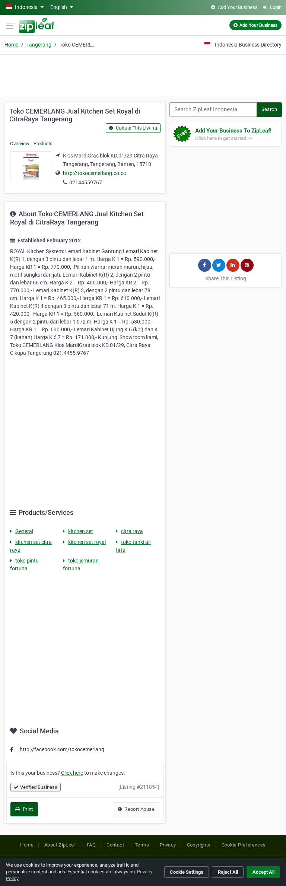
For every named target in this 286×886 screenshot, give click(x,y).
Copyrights (199, 845)
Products (43, 143)
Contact (115, 845)
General (24, 531)
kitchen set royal (87, 542)
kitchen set (80, 531)
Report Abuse (139, 809)
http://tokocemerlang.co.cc (94, 173)
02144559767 (85, 182)
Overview (19, 143)
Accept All (263, 872)
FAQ (91, 845)
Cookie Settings (186, 872)
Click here (72, 773)
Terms (142, 845)
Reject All (228, 872)
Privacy (168, 845)
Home (11, 45)
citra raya (132, 531)
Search (269, 109)
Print (27, 809)
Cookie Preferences (244, 845)
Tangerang (38, 45)
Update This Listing (136, 128)
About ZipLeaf (60, 845)
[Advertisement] (143, 74)
